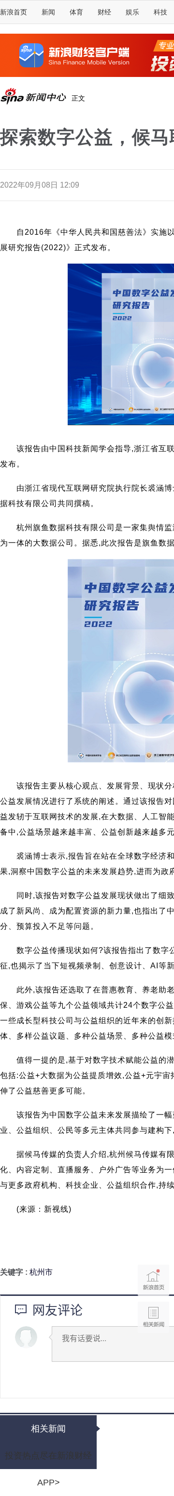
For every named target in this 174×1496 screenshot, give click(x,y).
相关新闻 (48, 1428)
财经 (104, 12)
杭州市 (41, 1272)
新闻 (48, 12)
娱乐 (132, 12)
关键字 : (14, 1272)
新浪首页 (13, 12)
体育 (76, 12)
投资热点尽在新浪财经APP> (48, 1460)
